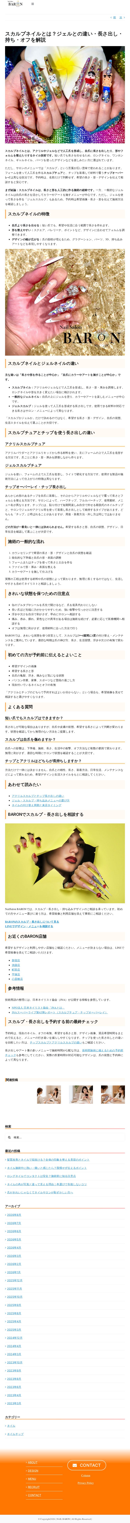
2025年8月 (14, 1313)
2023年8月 (14, 1378)
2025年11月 (14, 1288)
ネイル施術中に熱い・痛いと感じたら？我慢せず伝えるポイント (47, 1168)
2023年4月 (14, 1395)
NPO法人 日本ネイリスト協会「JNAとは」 (38, 1007)
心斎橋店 (17, 979)
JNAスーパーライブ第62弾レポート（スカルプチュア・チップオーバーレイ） (60, 1012)
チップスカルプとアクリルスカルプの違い (56, 1042)
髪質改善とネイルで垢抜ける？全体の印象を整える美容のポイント (48, 1159)
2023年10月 (15, 1362)
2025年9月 (14, 1305)
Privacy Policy (86, 1482)
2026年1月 (14, 1272)
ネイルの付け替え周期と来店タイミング (36, 805)
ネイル (11, 1425)
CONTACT (34, 1495)
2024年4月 (14, 1346)
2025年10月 (15, 1296)
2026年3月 (14, 1256)
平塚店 (16, 974)
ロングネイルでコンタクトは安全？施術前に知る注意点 (41, 1176)
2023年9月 (14, 1370)
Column (85, 1475)
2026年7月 (14, 1223)
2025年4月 (14, 1321)
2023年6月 (14, 1387)
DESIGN (33, 1470)
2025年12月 (15, 1280)
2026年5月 (14, 1239)
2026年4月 (14, 1247)
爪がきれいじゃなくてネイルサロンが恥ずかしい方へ (40, 1192)
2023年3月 (14, 1403)
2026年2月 (14, 1264)
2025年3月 (14, 1329)
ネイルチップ (15, 1434)
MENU (32, 1478)
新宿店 (16, 960)
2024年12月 (15, 1337)
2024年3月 (14, 1354)
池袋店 (16, 965)
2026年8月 (14, 1215)
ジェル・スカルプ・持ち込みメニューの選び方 (41, 800)
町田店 (16, 969)
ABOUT (32, 1462)
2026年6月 (14, 1231)
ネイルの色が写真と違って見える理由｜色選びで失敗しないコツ (47, 1184)
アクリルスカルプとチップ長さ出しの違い (38, 796)
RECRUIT (34, 1487)
